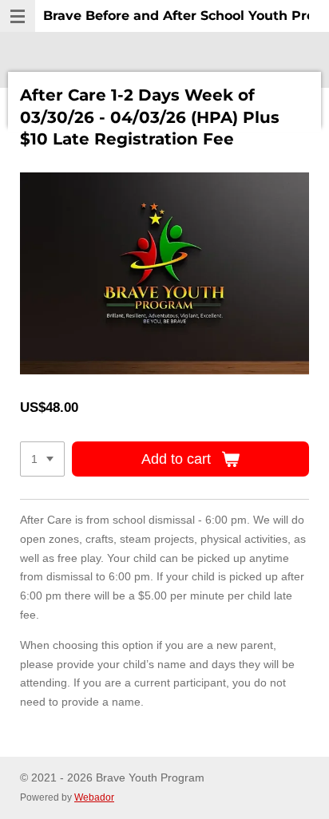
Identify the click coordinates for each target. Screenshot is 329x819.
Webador (94, 797)
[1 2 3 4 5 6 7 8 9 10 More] (42, 459)
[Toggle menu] (17, 16)
